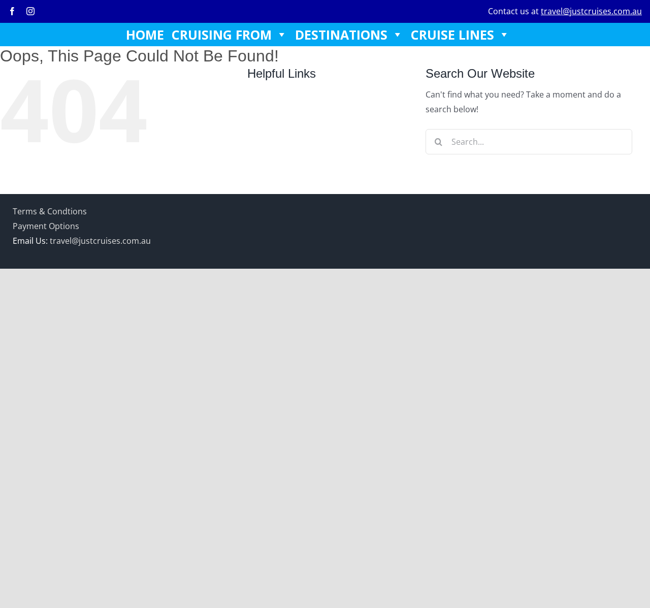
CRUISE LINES (452, 34)
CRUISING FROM (222, 34)
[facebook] (12, 11)
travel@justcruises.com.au (591, 11)
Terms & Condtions (50, 211)
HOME (145, 34)
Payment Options (46, 226)
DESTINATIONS (341, 34)
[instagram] (30, 11)
